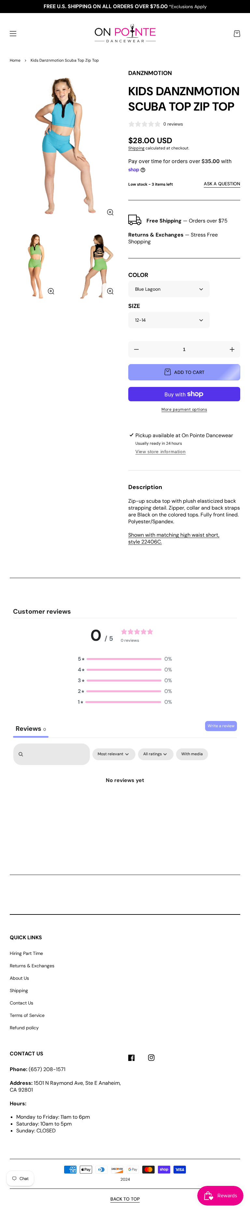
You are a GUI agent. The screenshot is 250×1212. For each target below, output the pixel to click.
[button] (13, 33)
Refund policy (24, 1028)
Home (15, 60)
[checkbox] (192, 754)
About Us (19, 978)
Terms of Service (27, 1015)
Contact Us (21, 1003)
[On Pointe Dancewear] (125, 34)
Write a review (221, 726)
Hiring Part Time (26, 953)
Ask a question (222, 184)
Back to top (125, 1199)
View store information (160, 451)
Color (138, 275)
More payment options (184, 409)
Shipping (136, 148)
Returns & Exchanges (32, 966)
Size (134, 306)
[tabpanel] (125, 797)
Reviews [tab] (31, 728)
